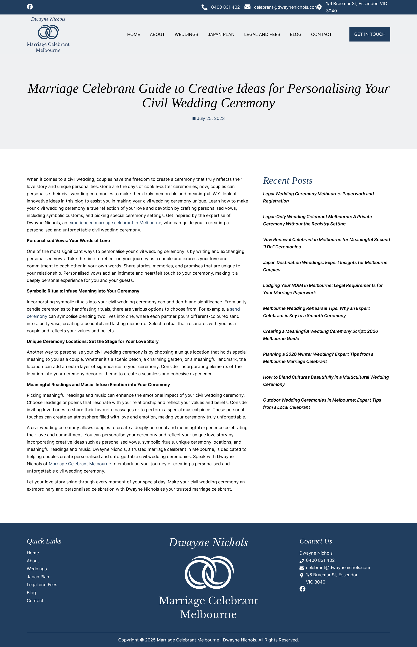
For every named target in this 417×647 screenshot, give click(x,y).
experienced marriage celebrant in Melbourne (115, 222)
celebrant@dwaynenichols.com (286, 7)
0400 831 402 (225, 7)
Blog (295, 34)
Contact (321, 34)
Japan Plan (221, 34)
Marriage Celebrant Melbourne (80, 463)
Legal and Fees (262, 34)
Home (133, 34)
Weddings (186, 34)
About (157, 34)
